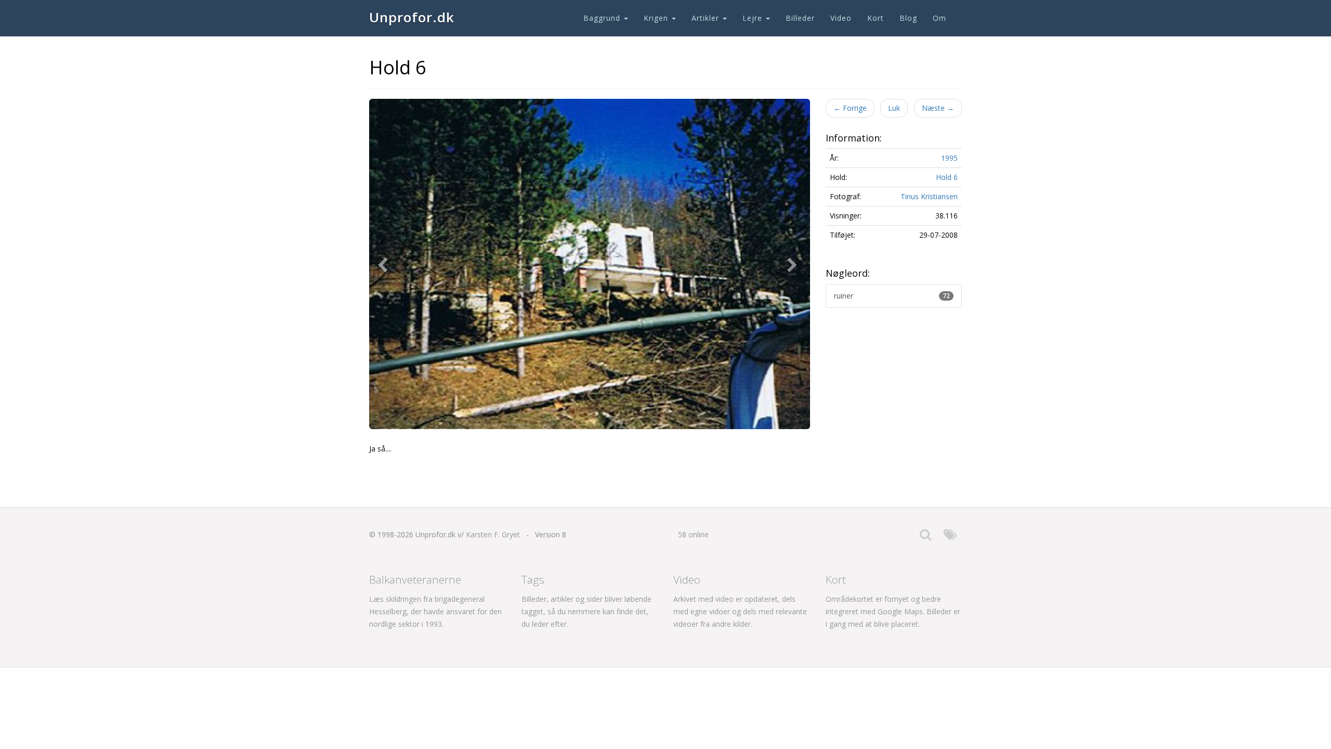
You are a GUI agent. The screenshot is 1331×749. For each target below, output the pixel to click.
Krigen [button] (657, 18)
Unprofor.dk (411, 17)
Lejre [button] (753, 18)
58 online (693, 534)
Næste (938, 108)
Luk (894, 108)
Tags (532, 579)
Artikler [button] (706, 18)
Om (939, 18)
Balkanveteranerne (415, 579)
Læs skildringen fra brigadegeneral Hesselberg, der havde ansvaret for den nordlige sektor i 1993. (435, 611)
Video (841, 18)
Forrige (850, 108)
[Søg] (925, 537)
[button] (384, 264)
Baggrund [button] (603, 18)
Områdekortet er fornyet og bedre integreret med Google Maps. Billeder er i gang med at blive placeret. (893, 611)
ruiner (892, 296)
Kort (875, 18)
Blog (908, 18)
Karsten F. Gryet (493, 534)
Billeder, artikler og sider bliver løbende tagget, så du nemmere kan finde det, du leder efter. (586, 611)
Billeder (800, 18)
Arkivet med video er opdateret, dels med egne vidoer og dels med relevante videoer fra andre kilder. (740, 611)
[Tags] (950, 537)
